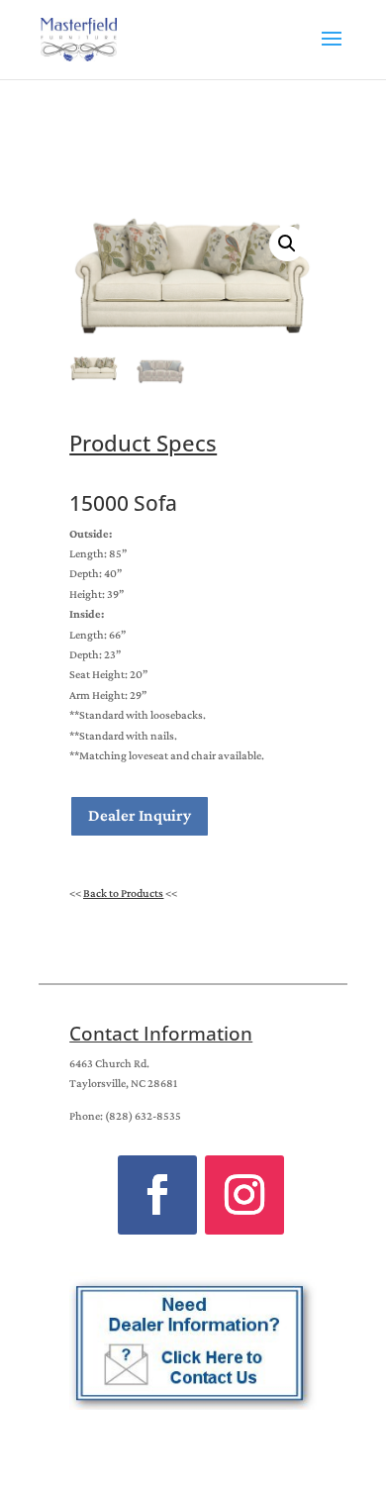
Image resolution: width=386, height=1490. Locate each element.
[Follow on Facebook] (157, 1195)
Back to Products (123, 893)
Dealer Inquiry (139, 815)
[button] (287, 243)
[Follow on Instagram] (244, 1195)
